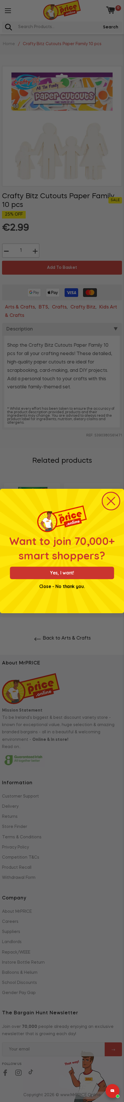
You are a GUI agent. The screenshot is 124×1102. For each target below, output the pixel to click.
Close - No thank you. (62, 586)
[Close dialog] (111, 501)
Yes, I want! (62, 573)
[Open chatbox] (112, 1091)
